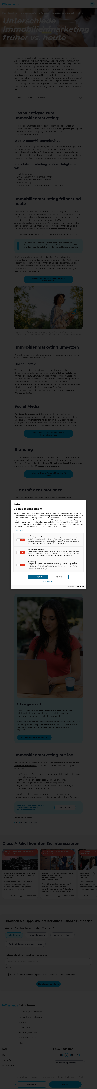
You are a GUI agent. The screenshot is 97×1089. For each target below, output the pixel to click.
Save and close (48, 582)
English (17, 504)
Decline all (59, 577)
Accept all (38, 577)
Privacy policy (18, 530)
